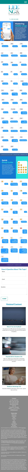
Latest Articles (14, 424)
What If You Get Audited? (14, 326)
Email (3, 279)
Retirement (14, 414)
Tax (14, 420)
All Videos (14, 425)
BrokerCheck (23, 427)
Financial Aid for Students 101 (14, 356)
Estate (14, 417)
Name (3, 271)
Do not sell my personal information (18, 442)
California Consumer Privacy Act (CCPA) (8, 441)
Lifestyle (14, 422)
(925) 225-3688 (14, 19)
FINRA (11, 449)
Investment (14, 416)
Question (3, 287)
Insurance (14, 418)
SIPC (13, 449)
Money (14, 421)
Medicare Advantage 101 (14, 386)
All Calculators (14, 426)
